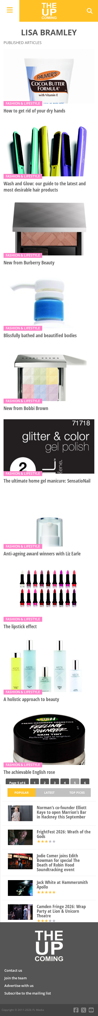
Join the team (15, 978)
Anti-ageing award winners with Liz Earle (42, 554)
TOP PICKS (77, 792)
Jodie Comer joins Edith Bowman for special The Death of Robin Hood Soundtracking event (58, 863)
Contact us (13, 970)
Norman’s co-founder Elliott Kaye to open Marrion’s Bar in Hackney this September (62, 812)
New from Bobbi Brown (26, 408)
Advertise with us (18, 985)
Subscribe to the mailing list (27, 993)
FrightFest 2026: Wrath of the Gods (64, 834)
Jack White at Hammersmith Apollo (62, 884)
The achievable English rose (29, 772)
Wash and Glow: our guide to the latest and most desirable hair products (45, 186)
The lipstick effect (20, 626)
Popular (21, 792)
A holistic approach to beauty (31, 699)
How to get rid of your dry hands (34, 111)
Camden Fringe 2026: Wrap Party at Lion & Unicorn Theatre (61, 911)
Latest (49, 792)
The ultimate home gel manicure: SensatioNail (47, 481)
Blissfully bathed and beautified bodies (40, 335)
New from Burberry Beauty (29, 263)
